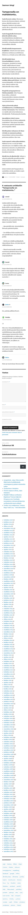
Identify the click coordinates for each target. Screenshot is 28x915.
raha (16, 892)
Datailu (11, 867)
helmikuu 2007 (8, 798)
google (12, 873)
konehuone (11, 880)
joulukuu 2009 (8, 727)
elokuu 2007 (7, 786)
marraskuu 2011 (8, 678)
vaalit (10, 902)
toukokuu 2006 (8, 817)
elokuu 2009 (7, 735)
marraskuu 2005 (8, 830)
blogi (20, 864)
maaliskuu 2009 (8, 746)
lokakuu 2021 (7, 547)
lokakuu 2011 (7, 680)
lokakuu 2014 (7, 617)
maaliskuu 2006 (8, 822)
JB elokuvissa (7, 876)
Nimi (4, 404)
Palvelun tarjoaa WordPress (16, 912)
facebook (5, 873)
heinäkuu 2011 (8, 686)
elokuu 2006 (7, 811)
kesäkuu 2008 (8, 765)
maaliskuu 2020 (8, 566)
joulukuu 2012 (8, 651)
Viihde (16, 902)
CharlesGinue (8, 488)
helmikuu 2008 (8, 773)
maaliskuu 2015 (8, 613)
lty (8, 883)
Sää (12, 895)
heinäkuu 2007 (8, 788)
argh (4, 864)
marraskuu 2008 (8, 754)
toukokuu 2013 (8, 644)
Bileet (15, 864)
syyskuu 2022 (8, 537)
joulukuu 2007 (8, 777)
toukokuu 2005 (8, 843)
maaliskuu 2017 (8, 591)
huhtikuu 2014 (8, 627)
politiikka (18, 889)
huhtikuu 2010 (8, 718)
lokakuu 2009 (8, 731)
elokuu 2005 (7, 836)
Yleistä (17, 177)
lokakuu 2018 (7, 579)
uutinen (17, 899)
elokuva (17, 867)
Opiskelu (5, 886)
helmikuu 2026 (8, 520)
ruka (21, 892)
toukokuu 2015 (8, 608)
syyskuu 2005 (8, 834)
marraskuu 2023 (8, 528)
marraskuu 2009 (8, 729)
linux (4, 883)
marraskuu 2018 (8, 577)
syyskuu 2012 (7, 657)
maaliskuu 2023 (8, 532)
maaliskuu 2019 (8, 572)
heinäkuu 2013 (8, 640)
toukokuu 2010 (8, 716)
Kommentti (6, 382)
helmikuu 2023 (8, 534)
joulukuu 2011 (8, 676)
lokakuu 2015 (7, 602)
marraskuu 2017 (8, 583)
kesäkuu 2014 (8, 623)
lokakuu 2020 (8, 558)
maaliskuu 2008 (8, 771)
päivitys (11, 892)
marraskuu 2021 (8, 545)
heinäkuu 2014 (8, 621)
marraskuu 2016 (8, 594)
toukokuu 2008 (8, 767)
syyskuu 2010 (7, 708)
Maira (7, 357)
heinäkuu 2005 (8, 838)
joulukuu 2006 (8, 803)
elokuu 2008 (7, 760)
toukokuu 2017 (8, 589)
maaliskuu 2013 (8, 648)
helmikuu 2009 (8, 748)
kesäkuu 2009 (8, 739)
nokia (19, 883)
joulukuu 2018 (8, 575)
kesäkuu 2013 (8, 642)
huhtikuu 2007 (8, 794)
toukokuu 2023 (8, 530)
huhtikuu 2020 (8, 564)
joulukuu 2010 (8, 701)
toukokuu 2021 (8, 551)
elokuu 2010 (7, 710)
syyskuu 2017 (7, 587)
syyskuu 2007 (8, 784)
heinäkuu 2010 (8, 712)
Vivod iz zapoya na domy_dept (13, 490)
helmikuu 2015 (8, 615)
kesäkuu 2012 (8, 663)
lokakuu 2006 (8, 807)
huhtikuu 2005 (8, 845)
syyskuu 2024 (8, 524)
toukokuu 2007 (8, 792)
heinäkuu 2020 (8, 560)
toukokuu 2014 (8, 625)
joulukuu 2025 (8, 522)
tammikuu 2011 (8, 699)
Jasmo (5, 177)
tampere (23, 177)
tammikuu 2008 (8, 775)
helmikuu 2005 (8, 849)
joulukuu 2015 (8, 600)
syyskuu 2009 (8, 733)
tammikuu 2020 (8, 568)
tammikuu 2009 (8, 750)
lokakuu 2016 (8, 596)
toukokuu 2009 (8, 741)
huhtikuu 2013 (8, 646)
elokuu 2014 (7, 619)
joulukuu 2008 (8, 752)
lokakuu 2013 (7, 634)
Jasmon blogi (8, 5)
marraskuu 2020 (8, 556)
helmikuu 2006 (8, 824)
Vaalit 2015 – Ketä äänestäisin (16, 507)
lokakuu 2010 (7, 705)
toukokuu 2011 (8, 691)
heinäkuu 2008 (8, 762)
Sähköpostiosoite (8, 412)
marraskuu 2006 (8, 805)
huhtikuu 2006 (8, 819)
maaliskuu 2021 (8, 553)
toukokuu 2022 (8, 539)
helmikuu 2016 (8, 598)
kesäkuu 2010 (8, 714)
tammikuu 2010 (8, 724)
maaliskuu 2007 (8, 796)
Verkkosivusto (7, 419)
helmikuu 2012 (8, 672)
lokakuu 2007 (8, 781)
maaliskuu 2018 (8, 581)
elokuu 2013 (7, 638)
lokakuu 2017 (7, 585)
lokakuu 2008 (8, 756)
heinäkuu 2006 (8, 813)
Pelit (4, 889)
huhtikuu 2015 (8, 610)
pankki (19, 886)
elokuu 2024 (7, 526)
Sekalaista (15, 488)
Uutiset (5, 902)
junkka (22, 876)
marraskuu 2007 (8, 779)
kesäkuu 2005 (8, 841)
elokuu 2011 (7, 684)
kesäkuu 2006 (8, 815)
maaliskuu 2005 (8, 847)
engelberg (16, 870)
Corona (5, 867)
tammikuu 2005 (8, 851)
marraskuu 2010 (8, 703)
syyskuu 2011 (7, 682)
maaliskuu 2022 (8, 541)
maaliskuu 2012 (8, 670)
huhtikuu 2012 (8, 667)
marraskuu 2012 (8, 653)
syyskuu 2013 (7, 636)
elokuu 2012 (7, 659)
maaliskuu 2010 (8, 720)
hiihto (17, 873)
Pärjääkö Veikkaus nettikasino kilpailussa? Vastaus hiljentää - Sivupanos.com (13, 497)
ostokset (12, 886)
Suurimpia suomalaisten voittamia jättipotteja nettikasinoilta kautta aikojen (14, 501)
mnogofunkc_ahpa (9, 480)
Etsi (23, 466)
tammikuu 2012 (8, 674)
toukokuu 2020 (8, 562)
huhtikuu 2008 (8, 769)
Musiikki (13, 883)
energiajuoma (7, 870)
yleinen (13, 905)
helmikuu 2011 (8, 697)
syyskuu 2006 (8, 809)
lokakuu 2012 (7, 655)
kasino (5, 880)
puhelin (5, 892)
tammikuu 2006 (8, 826)
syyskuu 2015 (7, 604)
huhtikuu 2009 (8, 743)
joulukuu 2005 (8, 828)
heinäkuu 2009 (8, 737)
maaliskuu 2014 (8, 629)
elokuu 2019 (7, 570)
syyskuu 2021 (7, 549)
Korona (19, 880)
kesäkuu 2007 (8, 790)
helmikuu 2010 (8, 722)
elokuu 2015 (7, 606)
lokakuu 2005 (8, 832)
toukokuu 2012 (8, 665)
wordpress (6, 905)
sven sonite (6, 895)
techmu (5, 899)
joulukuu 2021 (8, 543)
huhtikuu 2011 (8, 693)
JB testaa (15, 876)
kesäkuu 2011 (7, 689)
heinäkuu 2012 (8, 661)
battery (9, 864)
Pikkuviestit (10, 889)
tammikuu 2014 (8, 632)
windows (22, 902)
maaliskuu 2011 (8, 695)
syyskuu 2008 (8, 758)
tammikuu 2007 (8, 800)
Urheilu (11, 899)
